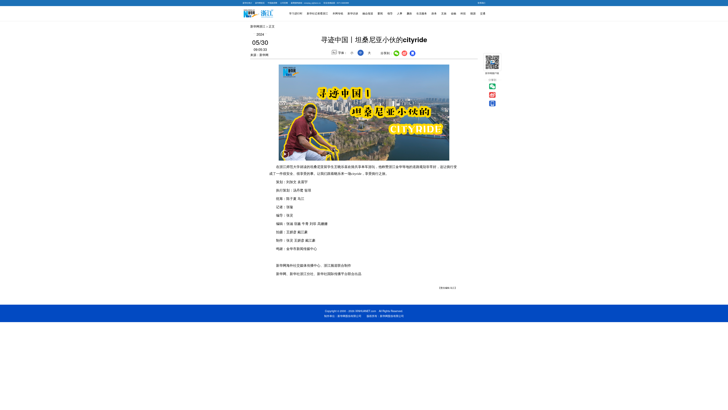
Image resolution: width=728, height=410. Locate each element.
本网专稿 (338, 13)
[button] (284, 156)
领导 (390, 13)
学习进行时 (295, 13)
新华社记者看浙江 (317, 13)
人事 (399, 13)
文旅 (443, 13)
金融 (453, 13)
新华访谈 (353, 13)
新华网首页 (260, 3)
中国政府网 (272, 3)
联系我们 (481, 3)
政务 (434, 13)
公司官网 (284, 3)
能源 (473, 13)
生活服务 (421, 13)
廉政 (409, 13)
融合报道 (367, 13)
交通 (482, 13)
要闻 (380, 13)
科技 (463, 13)
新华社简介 (247, 3)
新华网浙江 (257, 26)
